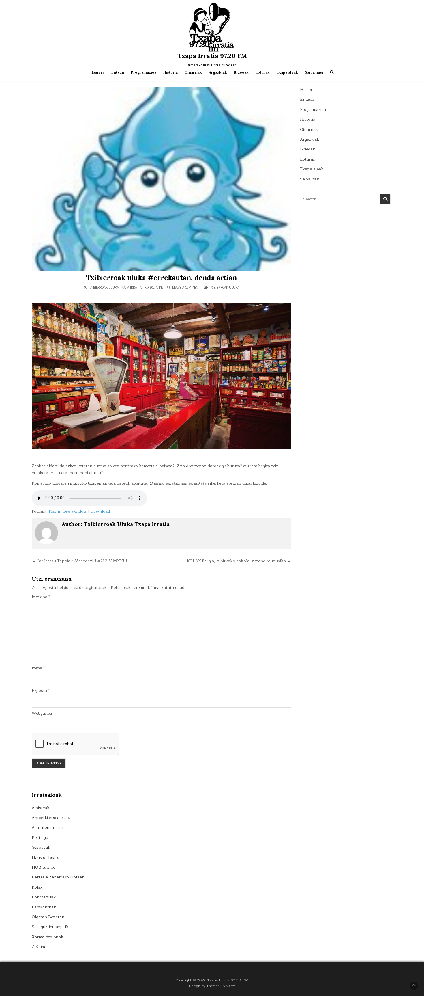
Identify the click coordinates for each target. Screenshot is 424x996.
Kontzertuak (44, 897)
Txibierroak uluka (224, 287)
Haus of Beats (45, 857)
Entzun (117, 72)
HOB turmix (43, 867)
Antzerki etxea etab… (52, 817)
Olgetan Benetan (48, 917)
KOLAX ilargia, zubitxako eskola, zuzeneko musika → (239, 560)
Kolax (37, 887)
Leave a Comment (186, 287)
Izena (38, 668)
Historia (170, 72)
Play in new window (68, 511)
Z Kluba (39, 946)
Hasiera (97, 72)
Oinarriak (193, 72)
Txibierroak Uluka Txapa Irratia (115, 287)
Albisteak (40, 808)
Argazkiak (218, 72)
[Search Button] (332, 72)
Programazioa (143, 72)
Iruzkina (41, 597)
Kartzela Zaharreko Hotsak (58, 877)
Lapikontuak (44, 907)
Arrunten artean (47, 827)
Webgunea (42, 713)
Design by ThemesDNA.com (212, 986)
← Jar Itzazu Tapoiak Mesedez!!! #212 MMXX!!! (79, 560)
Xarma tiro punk (47, 937)
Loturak (263, 72)
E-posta (41, 691)
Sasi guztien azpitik (50, 927)
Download (100, 511)
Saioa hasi (314, 72)
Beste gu (40, 837)
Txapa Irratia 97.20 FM (212, 56)
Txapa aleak (287, 72)
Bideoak (241, 72)
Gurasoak (41, 847)
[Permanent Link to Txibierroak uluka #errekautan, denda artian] (161, 179)
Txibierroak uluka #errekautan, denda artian (161, 277)
